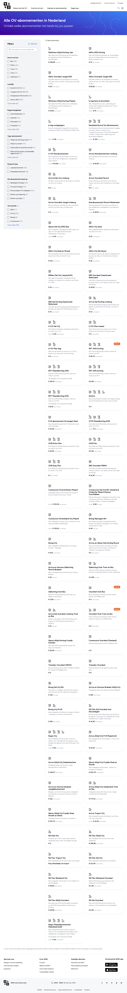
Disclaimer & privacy (50, 990)
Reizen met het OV (20, 8)
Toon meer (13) (13, 129)
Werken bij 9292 (44, 966)
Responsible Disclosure (65, 990)
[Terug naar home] (7, 5)
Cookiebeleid (78, 990)
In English (120, 3)
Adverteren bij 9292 (77, 962)
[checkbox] (8, 61)
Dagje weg (74, 8)
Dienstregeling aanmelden (79, 966)
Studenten (7, 969)
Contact (42, 962)
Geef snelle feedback (46, 969)
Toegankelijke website (46, 972)
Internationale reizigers (11, 966)
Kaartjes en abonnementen (57, 8)
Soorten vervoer (37, 8)
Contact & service (109, 3)
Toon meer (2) (12, 103)
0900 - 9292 (58, 983)
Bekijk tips (34, 44)
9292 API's (74, 969)
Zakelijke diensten (96, 3)
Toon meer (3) (12, 157)
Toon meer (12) (13, 225)
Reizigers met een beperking (13, 962)
